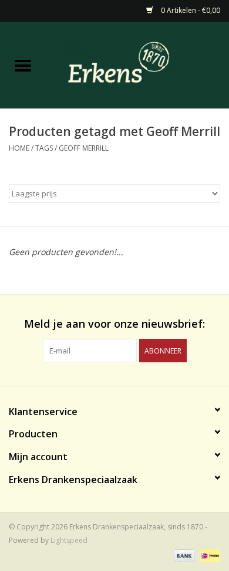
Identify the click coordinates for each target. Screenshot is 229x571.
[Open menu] (23, 65)
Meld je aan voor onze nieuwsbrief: (114, 324)
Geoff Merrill (84, 148)
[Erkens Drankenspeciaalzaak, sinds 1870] (137, 64)
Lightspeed (68, 540)
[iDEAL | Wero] (208, 555)
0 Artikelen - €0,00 (189, 10)
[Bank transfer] (183, 555)
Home (19, 148)
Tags (44, 148)
